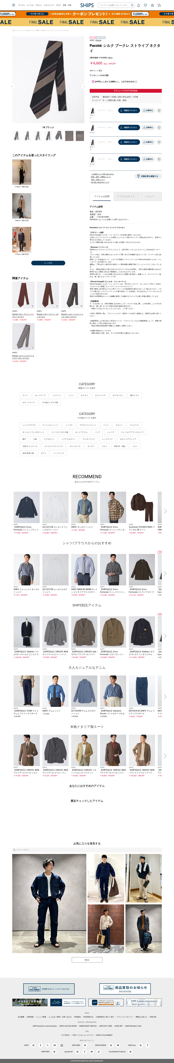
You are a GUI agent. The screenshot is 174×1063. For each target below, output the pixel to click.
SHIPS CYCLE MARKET (104, 1035)
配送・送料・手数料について (101, 177)
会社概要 (21, 1017)
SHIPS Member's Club (133, 1026)
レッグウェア (107, 439)
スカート (119, 425)
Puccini (98, 40)
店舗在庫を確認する (149, 176)
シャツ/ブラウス (29, 425)
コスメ (104, 446)
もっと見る (48, 263)
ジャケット (57, 395)
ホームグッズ (75, 446)
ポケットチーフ (29, 402)
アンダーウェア (89, 439)
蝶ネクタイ (134, 395)
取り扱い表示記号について (100, 182)
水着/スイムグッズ (30, 446)
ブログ (58, 5)
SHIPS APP (119, 1026)
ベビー (135, 446)
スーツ (25, 395)
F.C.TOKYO (65, 1035)
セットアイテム (81, 432)
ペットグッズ (58, 453)
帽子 (24, 439)
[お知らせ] (139, 5)
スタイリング (49, 5)
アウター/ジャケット (88, 425)
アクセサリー (49, 439)
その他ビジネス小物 (50, 402)
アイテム (21, 5)
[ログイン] (152, 5)
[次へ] (164, 511)
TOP (13, 30)
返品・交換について (98, 180)
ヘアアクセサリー (68, 439)
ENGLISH (153, 1017)
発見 (69, 5)
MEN (37, 30)
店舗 (64, 5)
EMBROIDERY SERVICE (88, 1026)
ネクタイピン (118, 395)
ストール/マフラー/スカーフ (132, 432)
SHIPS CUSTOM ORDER (68, 1026)
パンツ (71, 395)
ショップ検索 (41, 1017)
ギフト (43, 453)
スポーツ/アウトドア (128, 439)
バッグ (97, 432)
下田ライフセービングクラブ (82, 1035)
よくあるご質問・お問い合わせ (60, 1017)
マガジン (38, 5)
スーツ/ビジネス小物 (22, 30)
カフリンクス (100, 395)
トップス (69, 425)
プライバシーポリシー (125, 1017)
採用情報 (30, 1017)
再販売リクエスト (130, 110)
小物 (35, 439)
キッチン (91, 446)
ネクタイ (32, 30)
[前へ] (9, 511)
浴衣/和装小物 (28, 453)
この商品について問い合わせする (102, 174)
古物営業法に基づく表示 (105, 1017)
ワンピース (134, 425)
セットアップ (40, 395)
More (87, 960)
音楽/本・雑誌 (119, 446)
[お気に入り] (145, 5)
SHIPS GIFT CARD (105, 1026)
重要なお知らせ (141, 1017)
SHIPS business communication (45, 1026)
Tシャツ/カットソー (50, 425)
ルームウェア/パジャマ (53, 446)
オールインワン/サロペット (33, 432)
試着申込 (149, 110)
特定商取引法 (88, 1017)
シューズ (110, 432)
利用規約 (77, 1017)
